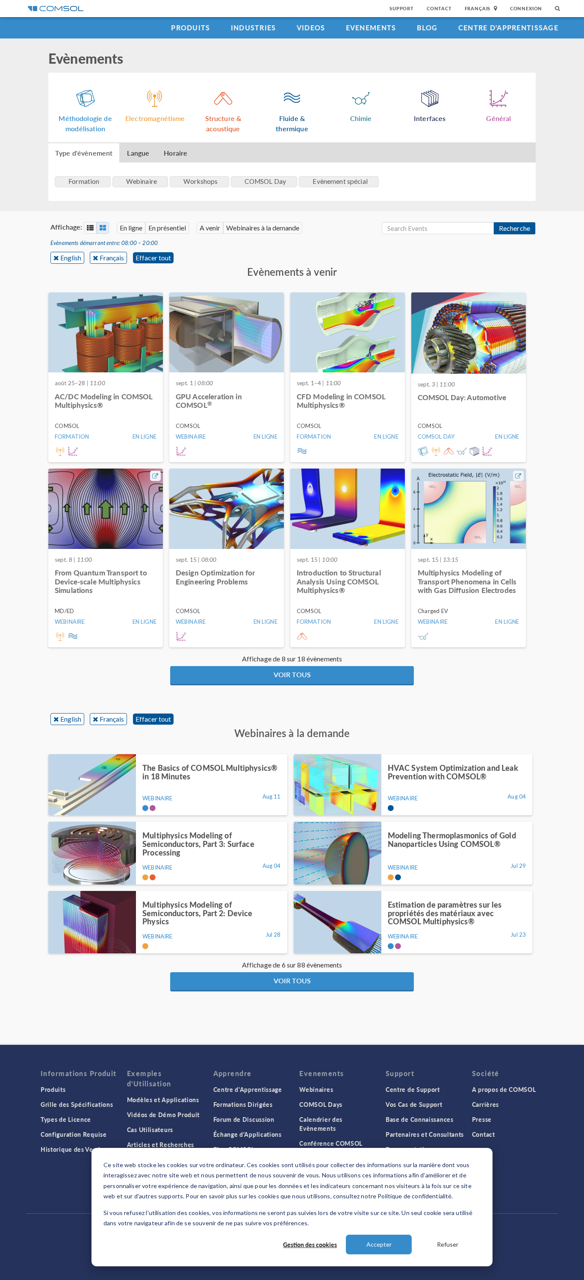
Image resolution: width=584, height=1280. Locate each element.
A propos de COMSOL (504, 1089)
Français (112, 258)
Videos (311, 27)
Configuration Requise (74, 1134)
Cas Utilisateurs (150, 1129)
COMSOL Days (320, 1104)
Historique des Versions (76, 1149)
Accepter (379, 1244)
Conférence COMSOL (331, 1143)
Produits (190, 27)
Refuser (447, 1244)
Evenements (371, 27)
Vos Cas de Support (414, 1104)
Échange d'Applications (247, 1134)
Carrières (485, 1104)
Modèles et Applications (163, 1099)
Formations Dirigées (243, 1104)
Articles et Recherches (160, 1144)
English (70, 258)
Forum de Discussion (243, 1119)
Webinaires (316, 1089)
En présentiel (167, 228)
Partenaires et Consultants (425, 1134)
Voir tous (292, 674)
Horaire (175, 153)
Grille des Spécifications (77, 1104)
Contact (439, 8)
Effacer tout (153, 258)
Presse (482, 1119)
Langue (138, 153)
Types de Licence (66, 1119)
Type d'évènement (83, 153)
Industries (253, 27)
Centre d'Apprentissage (508, 27)
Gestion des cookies (310, 1244)
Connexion (526, 8)
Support (401, 8)
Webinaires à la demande (262, 228)
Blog (427, 27)
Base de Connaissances (420, 1119)
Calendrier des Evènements (320, 1124)
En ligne (131, 228)
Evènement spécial (340, 181)
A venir (210, 228)
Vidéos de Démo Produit (163, 1114)
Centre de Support (413, 1089)
